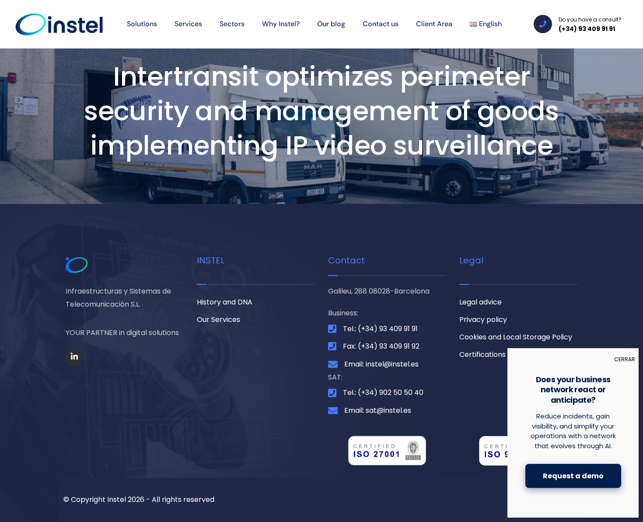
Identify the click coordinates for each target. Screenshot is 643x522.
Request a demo (573, 476)
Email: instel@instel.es (381, 364)
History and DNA (224, 302)
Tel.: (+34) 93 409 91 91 (380, 329)
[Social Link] (74, 357)
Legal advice (480, 302)
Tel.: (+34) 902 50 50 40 (383, 392)
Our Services (218, 320)
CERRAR (624, 359)
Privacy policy (483, 320)
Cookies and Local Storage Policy (515, 337)
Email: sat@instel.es (377, 410)
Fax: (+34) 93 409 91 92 (381, 346)
